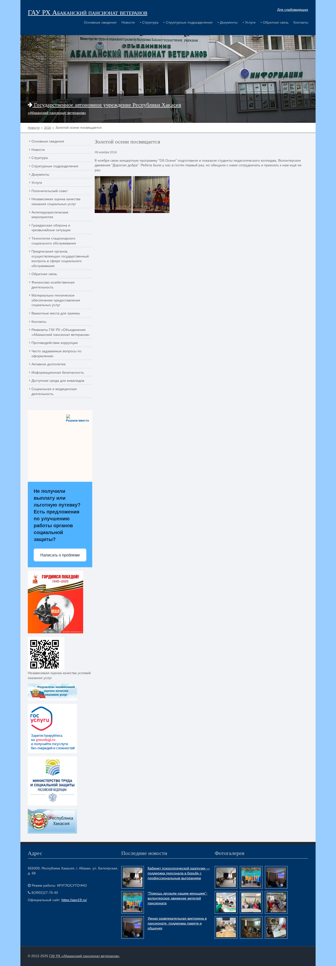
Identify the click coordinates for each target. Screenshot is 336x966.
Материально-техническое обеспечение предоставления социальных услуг (55, 300)
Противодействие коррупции (54, 343)
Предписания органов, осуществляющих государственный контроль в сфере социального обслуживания (60, 258)
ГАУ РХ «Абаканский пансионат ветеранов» (84, 956)
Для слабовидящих (292, 10)
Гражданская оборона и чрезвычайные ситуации (51, 227)
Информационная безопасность (57, 372)
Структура (150, 22)
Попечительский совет (49, 191)
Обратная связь (276, 22)
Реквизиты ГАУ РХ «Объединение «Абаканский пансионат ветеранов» (60, 332)
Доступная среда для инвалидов (57, 381)
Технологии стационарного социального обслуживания (53, 240)
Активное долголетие (48, 364)
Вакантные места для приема (55, 313)
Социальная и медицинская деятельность (54, 391)
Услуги (250, 22)
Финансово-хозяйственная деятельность (53, 284)
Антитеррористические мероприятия (49, 214)
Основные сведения (100, 22)
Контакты (300, 22)
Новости (128, 22)
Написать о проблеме (60, 555)
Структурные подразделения (189, 22)
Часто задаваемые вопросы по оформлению (56, 353)
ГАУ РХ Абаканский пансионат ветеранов (87, 12)
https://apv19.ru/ (74, 900)
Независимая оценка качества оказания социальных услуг (55, 201)
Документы (229, 22)
